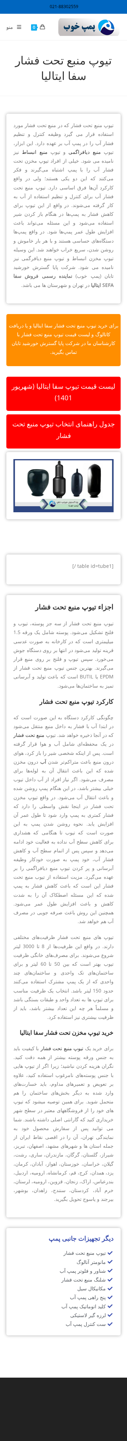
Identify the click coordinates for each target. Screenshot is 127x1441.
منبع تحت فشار (28, 735)
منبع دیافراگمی (84, 152)
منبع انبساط (34, 152)
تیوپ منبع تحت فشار (62, 1048)
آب (43, 761)
